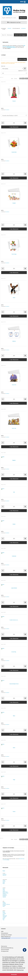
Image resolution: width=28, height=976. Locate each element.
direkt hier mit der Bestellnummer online (14, 46)
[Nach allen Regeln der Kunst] (14, 680)
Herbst (4, 882)
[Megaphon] (14, 457)
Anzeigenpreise (4, 951)
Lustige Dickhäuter (14, 588)
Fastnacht (14, 101)
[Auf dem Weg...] (14, 648)
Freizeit (4, 890)
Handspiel (14, 203)
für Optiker (4, 913)
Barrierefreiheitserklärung (7, 948)
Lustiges (4, 917)
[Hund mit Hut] (14, 375)
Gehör (4, 914)
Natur (3, 918)
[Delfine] (14, 744)
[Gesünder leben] (14, 143)
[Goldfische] (14, 332)
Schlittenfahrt (14, 556)
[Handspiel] (14, 194)
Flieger (14, 779)
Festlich (4, 912)
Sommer (4, 881)
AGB (2, 931)
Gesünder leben (14, 152)
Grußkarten (4, 893)
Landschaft (4, 916)
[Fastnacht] (14, 92)
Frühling (4, 880)
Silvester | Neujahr (5, 892)
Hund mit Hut (14, 384)
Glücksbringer (5, 915)
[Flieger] (14, 776)
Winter (4, 883)
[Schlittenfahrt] (14, 552)
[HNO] (14, 489)
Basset (14, 297)
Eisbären (14, 524)
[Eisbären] (14, 520)
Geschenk (4, 897)
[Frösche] (14, 808)
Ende (26, 78)
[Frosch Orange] (14, 245)
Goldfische (14, 341)
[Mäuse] (14, 712)
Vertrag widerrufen (5, 938)
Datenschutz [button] (20, 970)
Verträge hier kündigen (6, 935)
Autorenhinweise (5, 949)
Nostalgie (4, 905)
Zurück (15, 78)
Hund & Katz (14, 428)
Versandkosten (7, 109)
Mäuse (14, 715)
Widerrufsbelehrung (5, 936)
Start (12, 78)
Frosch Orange (14, 254)
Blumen (4, 911)
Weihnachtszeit (5, 891)
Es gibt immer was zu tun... (14, 619)
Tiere (3, 919)
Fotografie (4, 903)
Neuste (4, 870)
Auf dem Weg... (14, 651)
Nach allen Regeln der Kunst (14, 683)
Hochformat (4, 874)
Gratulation (4, 895)
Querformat (4, 875)
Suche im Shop (22, 59)
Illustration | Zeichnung (6, 904)
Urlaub (4, 889)
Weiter (23, 78)
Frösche (14, 811)
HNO (14, 492)
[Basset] (14, 288)
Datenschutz (4, 946)
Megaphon (14, 460)
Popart (4, 906)
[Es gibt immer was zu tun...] (14, 616)
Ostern (4, 888)
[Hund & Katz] (14, 419)
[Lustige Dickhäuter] (14, 584)
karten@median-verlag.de (11, 47)
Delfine (14, 747)
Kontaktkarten (5, 894)
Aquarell (4, 902)
